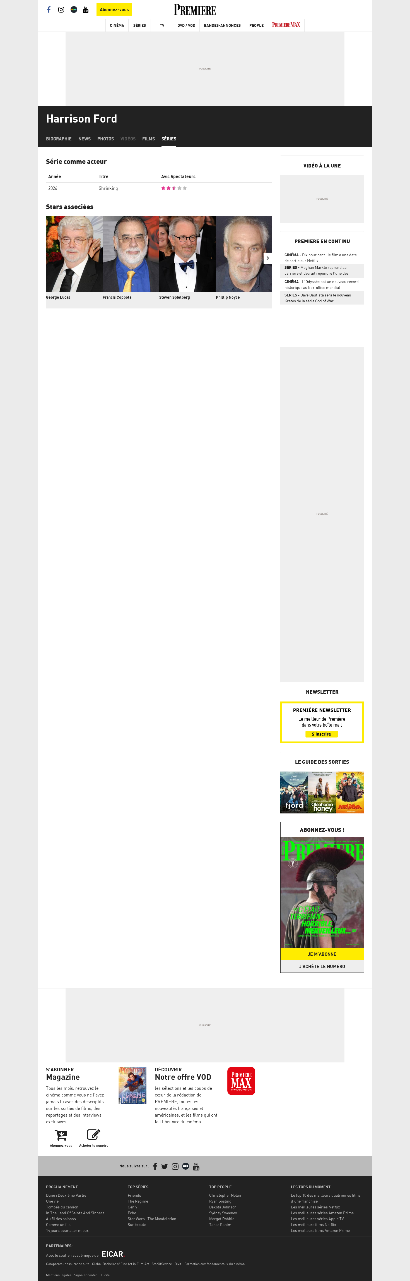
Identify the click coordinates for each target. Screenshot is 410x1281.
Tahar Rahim (220, 1224)
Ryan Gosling (220, 1201)
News (84, 139)
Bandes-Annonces (222, 25)
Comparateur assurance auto (67, 1264)
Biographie (59, 139)
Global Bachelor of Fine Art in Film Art (120, 1264)
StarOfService (162, 1264)
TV (162, 25)
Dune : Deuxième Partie (66, 1195)
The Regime (138, 1201)
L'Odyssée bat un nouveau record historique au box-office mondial (321, 284)
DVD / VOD (186, 25)
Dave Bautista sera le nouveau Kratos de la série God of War (317, 298)
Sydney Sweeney (223, 1212)
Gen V (133, 1207)
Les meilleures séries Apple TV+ (318, 1218)
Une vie (52, 1201)
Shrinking (108, 188)
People (256, 25)
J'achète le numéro (322, 966)
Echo (132, 1212)
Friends (134, 1195)
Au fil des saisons (61, 1218)
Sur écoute (137, 1224)
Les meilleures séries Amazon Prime (322, 1212)
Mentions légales (58, 1275)
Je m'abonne (322, 954)
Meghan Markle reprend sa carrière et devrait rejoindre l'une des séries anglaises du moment (316, 271)
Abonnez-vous (114, 9)
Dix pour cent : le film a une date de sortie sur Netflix (320, 257)
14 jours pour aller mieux (67, 1230)
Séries (139, 25)
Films (148, 139)
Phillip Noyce (228, 297)
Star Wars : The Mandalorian (152, 1218)
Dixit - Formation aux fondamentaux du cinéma (210, 1264)
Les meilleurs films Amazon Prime (320, 1230)
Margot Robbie (221, 1218)
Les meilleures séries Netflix (315, 1207)
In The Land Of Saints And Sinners (75, 1212)
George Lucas (58, 297)
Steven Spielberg (174, 297)
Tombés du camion (62, 1207)
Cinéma (117, 25)
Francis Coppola (117, 297)
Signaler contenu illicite (92, 1275)
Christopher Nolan (225, 1195)
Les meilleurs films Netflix (313, 1224)
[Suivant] (268, 258)
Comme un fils (58, 1224)
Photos (105, 139)
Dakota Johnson (223, 1207)
